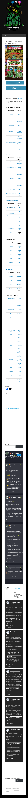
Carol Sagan (11, 304)
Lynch (11, 284)
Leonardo (11, 114)
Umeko (9, 147)
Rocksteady (11, 178)
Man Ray (8, 207)
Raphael (11, 120)
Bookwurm (11, 355)
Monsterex (11, 351)
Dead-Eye (11, 276)
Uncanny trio (10, 379)
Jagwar (11, 220)
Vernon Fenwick (11, 309)
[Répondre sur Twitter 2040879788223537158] (7, 491)
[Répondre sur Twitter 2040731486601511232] (7, 576)
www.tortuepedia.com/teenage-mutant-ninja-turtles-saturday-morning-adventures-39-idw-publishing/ (14, 687)
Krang (11, 161)
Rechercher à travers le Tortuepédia (12, 444)
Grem (11, 339)
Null (11, 250)
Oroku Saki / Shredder (11, 167)
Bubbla (11, 375)
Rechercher (19, 447)
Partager (9, 627)
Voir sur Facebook (9, 625)
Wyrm (11, 367)
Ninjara (12, 147)
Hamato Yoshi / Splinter (11, 142)
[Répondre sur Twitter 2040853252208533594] (7, 561)
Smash (11, 326)
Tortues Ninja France (15, 602)
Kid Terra (11, 262)
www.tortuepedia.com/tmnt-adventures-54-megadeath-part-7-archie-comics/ (13, 620)
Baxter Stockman (11, 298)
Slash (11, 232)
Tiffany (11, 317)
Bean (11, 258)
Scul (11, 254)
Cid (11, 334)
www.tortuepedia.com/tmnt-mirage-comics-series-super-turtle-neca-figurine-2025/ (14, 717)
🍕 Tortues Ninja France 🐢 (15, 464)
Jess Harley (10, 211)
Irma (11, 322)
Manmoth (11, 359)
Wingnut (8, 215)
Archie (18, 98)
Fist (11, 280)
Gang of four (10, 269)
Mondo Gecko (11, 228)
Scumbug (11, 371)
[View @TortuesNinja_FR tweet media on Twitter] (10, 573)
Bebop (11, 172)
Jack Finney (13, 207)
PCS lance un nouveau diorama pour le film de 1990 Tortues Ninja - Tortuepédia (14, 743)
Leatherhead (11, 213)
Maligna (11, 246)
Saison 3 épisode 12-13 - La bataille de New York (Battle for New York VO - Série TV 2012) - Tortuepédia (14, 654)
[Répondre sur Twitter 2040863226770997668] (7, 520)
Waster (10, 288)
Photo (10, 623)
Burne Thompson (11, 313)
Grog (11, 345)
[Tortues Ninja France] (8, 588)
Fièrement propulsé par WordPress (12, 788)
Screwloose (13, 215)
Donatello (11, 131)
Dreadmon (11, 224)
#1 (19, 116)
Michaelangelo (11, 125)
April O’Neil (11, 136)
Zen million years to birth (19, 336)
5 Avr (10, 466)
